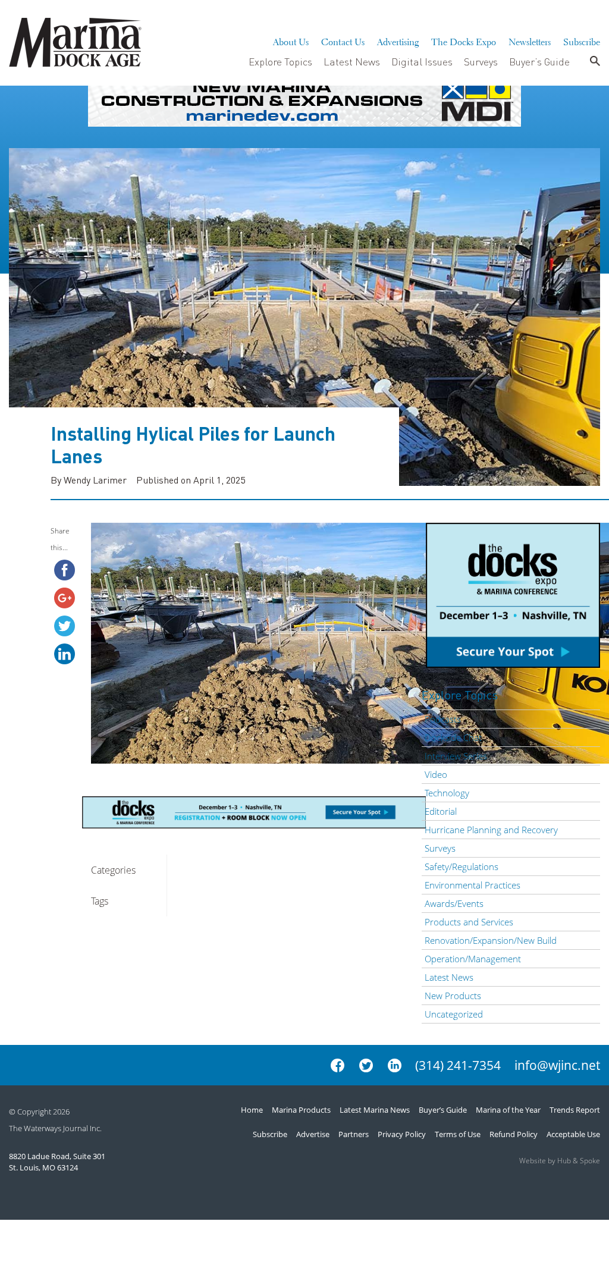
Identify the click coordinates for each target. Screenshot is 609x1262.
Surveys (481, 61)
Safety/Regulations (461, 866)
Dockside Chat (453, 737)
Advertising (398, 40)
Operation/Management (473, 959)
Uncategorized (454, 1014)
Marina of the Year (508, 1109)
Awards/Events (454, 903)
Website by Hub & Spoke (559, 1161)
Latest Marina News (375, 1109)
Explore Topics (280, 61)
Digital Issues (422, 61)
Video (436, 774)
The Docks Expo (463, 40)
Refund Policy (513, 1134)
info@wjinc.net (557, 1065)
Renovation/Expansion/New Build (491, 940)
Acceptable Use (573, 1134)
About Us (291, 40)
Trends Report (575, 1109)
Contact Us (343, 40)
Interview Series (456, 756)
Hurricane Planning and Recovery (491, 830)
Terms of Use (458, 1134)
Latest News (352, 61)
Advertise (312, 1134)
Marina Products (301, 1109)
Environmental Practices (472, 885)
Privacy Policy (402, 1134)
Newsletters (529, 40)
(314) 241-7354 (458, 1065)
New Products (453, 996)
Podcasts (443, 719)
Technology (447, 793)
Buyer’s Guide (539, 61)
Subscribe (581, 40)
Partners (353, 1134)
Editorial (441, 811)
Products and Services (469, 922)
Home (252, 1109)
